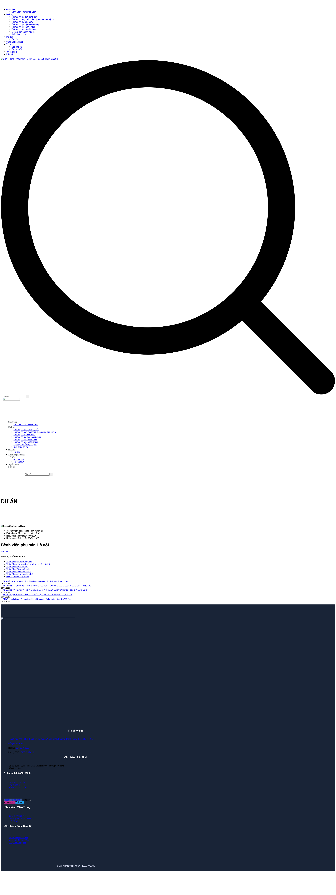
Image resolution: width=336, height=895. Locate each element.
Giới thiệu (10, 9)
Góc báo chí (17, 47)
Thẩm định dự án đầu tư (22, 22)
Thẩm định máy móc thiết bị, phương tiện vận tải (33, 19)
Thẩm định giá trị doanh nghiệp (25, 24)
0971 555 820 (27, 752)
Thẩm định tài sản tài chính (24, 29)
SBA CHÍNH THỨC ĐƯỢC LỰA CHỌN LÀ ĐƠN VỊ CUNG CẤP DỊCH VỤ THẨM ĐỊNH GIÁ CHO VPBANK (45, 590)
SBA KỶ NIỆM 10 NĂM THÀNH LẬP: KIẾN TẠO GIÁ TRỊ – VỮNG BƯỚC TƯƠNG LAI (37, 595)
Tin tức (9, 44)
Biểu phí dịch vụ (19, 34)
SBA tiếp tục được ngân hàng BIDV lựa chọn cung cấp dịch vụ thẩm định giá (35, 581)
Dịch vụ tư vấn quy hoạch (23, 32)
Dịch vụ (9, 14)
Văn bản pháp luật (14, 42)
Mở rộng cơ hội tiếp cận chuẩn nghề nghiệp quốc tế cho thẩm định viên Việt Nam (37, 599)
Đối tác (9, 37)
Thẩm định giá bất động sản (24, 17)
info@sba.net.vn (15, 743)
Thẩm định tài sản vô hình (23, 27)
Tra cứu (15, 39)
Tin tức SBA (17, 49)
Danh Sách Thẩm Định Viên (24, 12)
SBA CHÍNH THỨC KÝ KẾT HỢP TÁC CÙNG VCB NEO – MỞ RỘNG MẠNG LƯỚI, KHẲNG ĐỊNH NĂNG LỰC (47, 586)
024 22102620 (22, 748)
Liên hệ (9, 54)
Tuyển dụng (11, 52)
